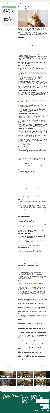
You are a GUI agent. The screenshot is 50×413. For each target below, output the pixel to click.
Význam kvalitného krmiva (7, 19)
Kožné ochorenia (20, 134)
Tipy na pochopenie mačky (7, 9)
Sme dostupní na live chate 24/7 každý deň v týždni (25, 397)
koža (41, 134)
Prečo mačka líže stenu (7, 10)
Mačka (39, 3)
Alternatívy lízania (6, 18)
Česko (40, 396)
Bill (39, 192)
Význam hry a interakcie (7, 21)
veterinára (37, 143)
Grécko (41, 398)
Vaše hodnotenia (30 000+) (16, 396)
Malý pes (20, 3)
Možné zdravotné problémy (7, 13)
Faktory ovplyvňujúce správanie (8, 11)
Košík (45, 3)
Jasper (19, 188)
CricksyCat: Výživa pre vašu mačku (8, 17)
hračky (30, 73)
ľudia (34, 77)
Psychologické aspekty (7, 20)
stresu (45, 78)
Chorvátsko (41, 397)
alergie (26, 134)
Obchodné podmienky (34, 400)
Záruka (32, 401)
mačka (25, 8)
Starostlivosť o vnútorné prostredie (8, 22)
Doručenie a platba (33, 402)
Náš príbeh (14, 395)
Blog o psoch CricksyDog (25, 399)
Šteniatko (15, 3)
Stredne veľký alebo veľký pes (27, 3)
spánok (28, 105)
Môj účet (42, 3)
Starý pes (35, 3)
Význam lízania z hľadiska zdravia (8, 12)
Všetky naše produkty (34, 395)
